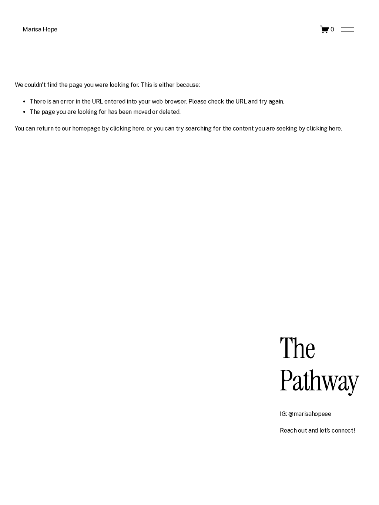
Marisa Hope (40, 29)
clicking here (127, 128)
